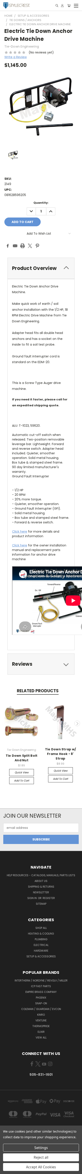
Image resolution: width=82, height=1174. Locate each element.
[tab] (41, 268)
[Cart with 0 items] (69, 5)
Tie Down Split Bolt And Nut (22, 757)
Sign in (32, 898)
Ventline (41, 1020)
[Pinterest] (37, 246)
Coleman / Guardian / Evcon (41, 1009)
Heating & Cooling (41, 933)
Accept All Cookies (41, 1167)
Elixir (41, 1032)
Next (77, 723)
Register (49, 898)
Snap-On (41, 1003)
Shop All (41, 928)
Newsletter (41, 892)
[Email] (15, 246)
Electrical (41, 945)
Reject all (41, 1157)
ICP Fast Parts (41, 986)
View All (41, 1037)
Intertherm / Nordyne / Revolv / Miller (41, 980)
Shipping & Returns (41, 887)
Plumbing (41, 939)
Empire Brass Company (41, 992)
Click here (19, 531)
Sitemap (41, 904)
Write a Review (15, 57)
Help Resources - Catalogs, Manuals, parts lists (41, 875)
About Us (41, 881)
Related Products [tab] (38, 691)
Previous (5, 723)
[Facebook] (7, 246)
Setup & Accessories (41, 956)
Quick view (22, 772)
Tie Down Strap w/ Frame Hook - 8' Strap (60, 754)
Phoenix (41, 997)
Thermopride (41, 1026)
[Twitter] (30, 246)
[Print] (22, 246)
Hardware (41, 951)
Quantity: (41, 203)
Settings (41, 1147)
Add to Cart (21, 780)
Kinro (41, 1015)
